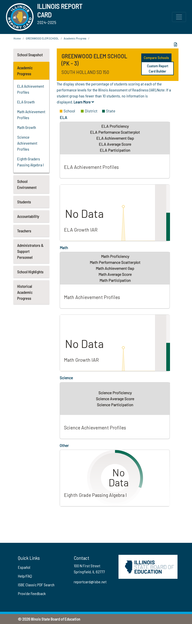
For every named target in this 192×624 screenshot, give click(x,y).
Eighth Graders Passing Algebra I (30, 161)
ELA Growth (26, 101)
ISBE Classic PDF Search (36, 584)
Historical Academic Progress (24, 292)
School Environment (26, 184)
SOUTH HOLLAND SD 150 (85, 72)
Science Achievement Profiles (27, 143)
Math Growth (26, 127)
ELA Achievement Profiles (30, 89)
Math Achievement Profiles (31, 114)
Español (24, 567)
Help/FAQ (25, 576)
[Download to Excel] (175, 44)
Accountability (28, 216)
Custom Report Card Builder (157, 68)
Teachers (24, 230)
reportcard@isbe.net (90, 581)
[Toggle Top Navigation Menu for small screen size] (179, 17)
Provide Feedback (32, 593)
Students (24, 201)
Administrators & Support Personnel (30, 251)
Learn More (83, 101)
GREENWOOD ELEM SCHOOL (42, 38)
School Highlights (30, 271)
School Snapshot (30, 54)
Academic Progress (24, 70)
